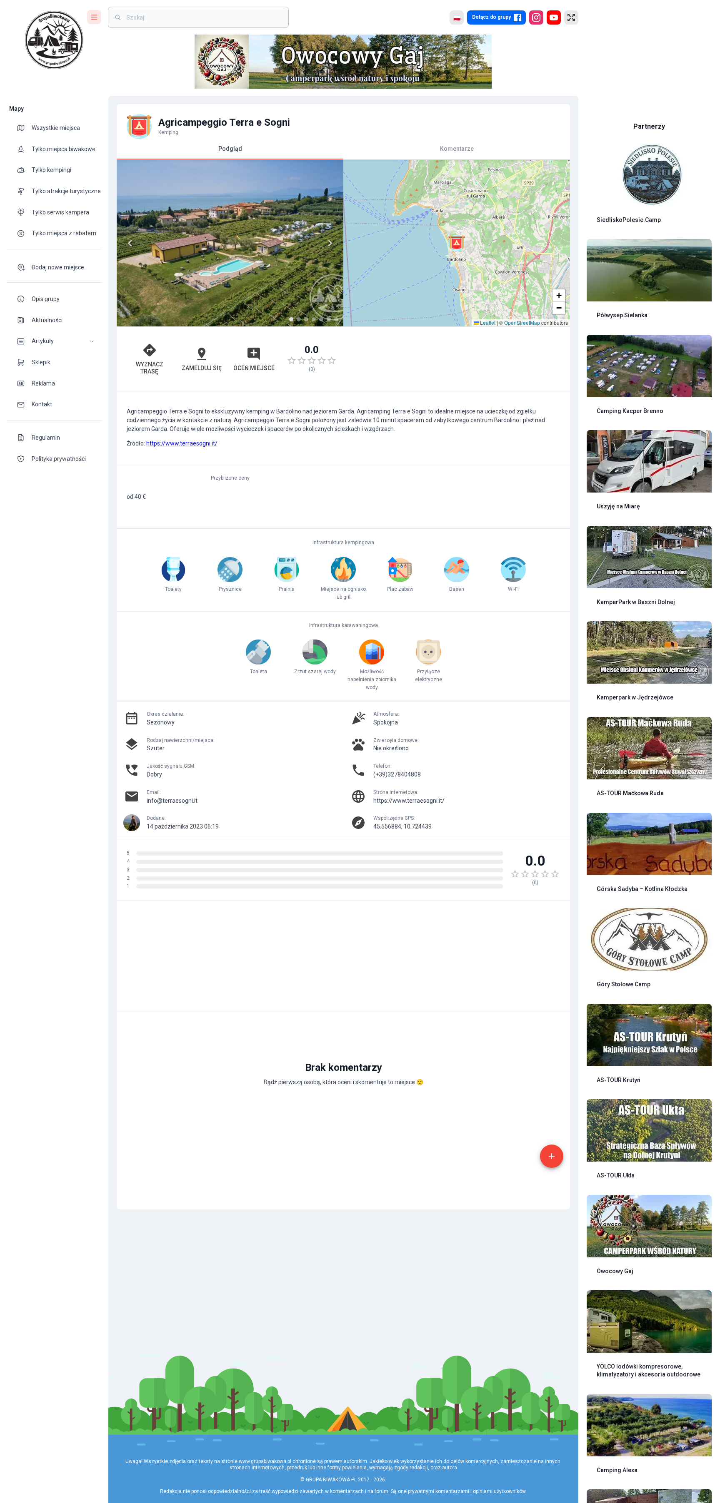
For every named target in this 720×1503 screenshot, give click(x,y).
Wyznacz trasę (149, 368)
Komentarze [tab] (457, 148)
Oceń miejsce (254, 368)
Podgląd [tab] (230, 148)
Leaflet (487, 322)
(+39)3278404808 (397, 774)
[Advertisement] (456, 359)
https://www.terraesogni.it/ (182, 443)
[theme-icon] (24, 128)
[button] (54, 341)
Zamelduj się (202, 368)
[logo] (54, 40)
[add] (551, 1156)
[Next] (330, 243)
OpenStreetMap (522, 322)
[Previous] (130, 243)
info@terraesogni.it (172, 800)
